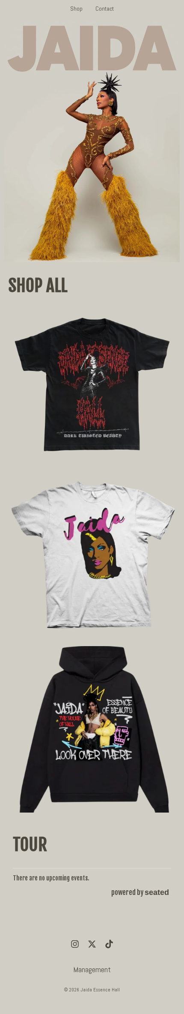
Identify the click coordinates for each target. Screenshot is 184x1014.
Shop (76, 8)
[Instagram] (75, 944)
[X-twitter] (92, 944)
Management (92, 969)
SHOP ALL (38, 285)
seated (157, 892)
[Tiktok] (109, 944)
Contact (104, 8)
